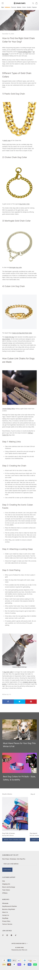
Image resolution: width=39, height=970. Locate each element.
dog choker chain (24, 204)
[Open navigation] (3, 3)
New (2, 7)
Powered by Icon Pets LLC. (19, 950)
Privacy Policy (6, 921)
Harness (19, 7)
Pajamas (34, 7)
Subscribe (7, 869)
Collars (24, 7)
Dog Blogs (5, 918)
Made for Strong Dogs (13, 839)
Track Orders (6, 890)
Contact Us (5, 915)
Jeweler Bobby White (8, 408)
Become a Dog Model (8, 909)
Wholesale (5, 903)
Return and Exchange (8, 887)
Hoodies (29, 7)
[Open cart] (36, 3)
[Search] (33, 3)
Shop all (33, 794)
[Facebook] (3, 935)
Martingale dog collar (15, 267)
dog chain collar (8, 672)
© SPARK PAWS (19, 947)
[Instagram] (7, 935)
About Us (5, 912)
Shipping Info (6, 884)
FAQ (3, 881)
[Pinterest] (11, 935)
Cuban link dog (9, 337)
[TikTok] (15, 935)
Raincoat (13, 7)
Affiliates (4, 893)
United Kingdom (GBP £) (18, 943)
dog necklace (6, 339)
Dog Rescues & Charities (9, 906)
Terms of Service (7, 924)
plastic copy (7, 140)
